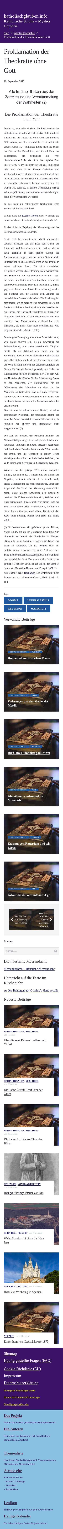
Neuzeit (22, 1233)
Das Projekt (13, 1415)
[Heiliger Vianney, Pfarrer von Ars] (31, 1174)
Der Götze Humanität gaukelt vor (29, 752)
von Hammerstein (29, 1184)
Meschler (32, 1031)
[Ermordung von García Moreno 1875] (31, 1323)
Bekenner (10, 1184)
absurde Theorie (30, 215)
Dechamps (29, 572)
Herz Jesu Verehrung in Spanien (23, 1292)
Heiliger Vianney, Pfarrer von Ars (23, 1193)
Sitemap (10, 1353)
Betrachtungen (14, 1031)
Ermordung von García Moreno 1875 (26, 1341)
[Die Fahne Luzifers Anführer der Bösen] (31, 1125)
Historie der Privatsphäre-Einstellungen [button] (22, 1397)
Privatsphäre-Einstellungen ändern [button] (19, 1390)
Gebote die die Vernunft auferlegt (28, 895)
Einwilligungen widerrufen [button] (16, 1404)
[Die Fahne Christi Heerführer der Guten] (31, 1075)
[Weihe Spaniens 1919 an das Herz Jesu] (31, 1224)
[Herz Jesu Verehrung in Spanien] (31, 1273)
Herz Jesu (10, 1233)
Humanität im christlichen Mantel (29, 658)
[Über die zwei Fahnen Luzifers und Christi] (31, 1026)
